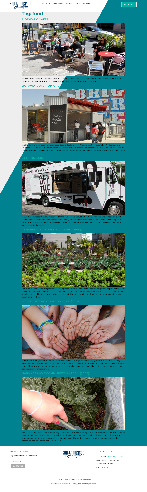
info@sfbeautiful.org (115, 456)
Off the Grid (32, 157)
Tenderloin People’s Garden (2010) (51, 229)
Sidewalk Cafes (35, 19)
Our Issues (69, 4)
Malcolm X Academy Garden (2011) (50, 301)
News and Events (83, 4)
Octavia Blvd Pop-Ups (40, 85)
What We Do (57, 4)
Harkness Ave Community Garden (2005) (55, 373)
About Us (46, 4)
